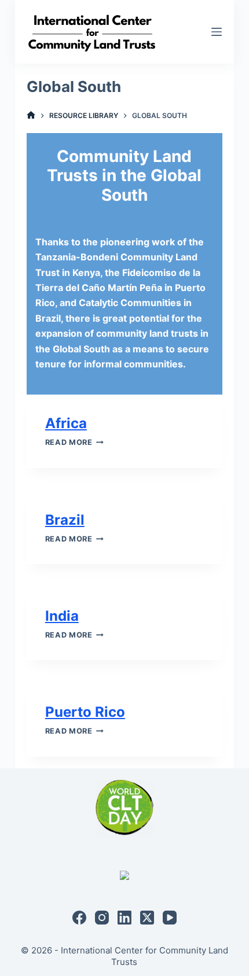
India (62, 615)
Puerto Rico (85, 712)
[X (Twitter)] (147, 918)
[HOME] (31, 115)
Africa (66, 423)
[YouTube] (170, 918)
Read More (74, 442)
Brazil (65, 519)
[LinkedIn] (124, 918)
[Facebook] (79, 918)
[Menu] (216, 32)
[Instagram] (102, 918)
